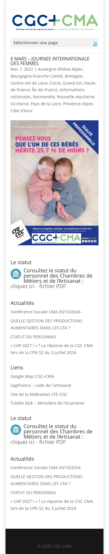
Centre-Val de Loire (29, 83)
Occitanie (19, 103)
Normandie (44, 96)
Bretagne (74, 76)
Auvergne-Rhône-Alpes (60, 69)
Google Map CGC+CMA (32, 376)
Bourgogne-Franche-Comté (36, 76)
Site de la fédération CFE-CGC (39, 394)
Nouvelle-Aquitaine (75, 96)
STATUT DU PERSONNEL (33, 336)
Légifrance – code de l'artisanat (40, 385)
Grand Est (72, 83)
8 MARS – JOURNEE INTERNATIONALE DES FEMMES (50, 61)
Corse (55, 83)
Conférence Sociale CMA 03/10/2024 (45, 311)
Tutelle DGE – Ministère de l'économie (47, 403)
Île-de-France (45, 89)
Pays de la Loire (46, 103)
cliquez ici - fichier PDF (38, 286)
